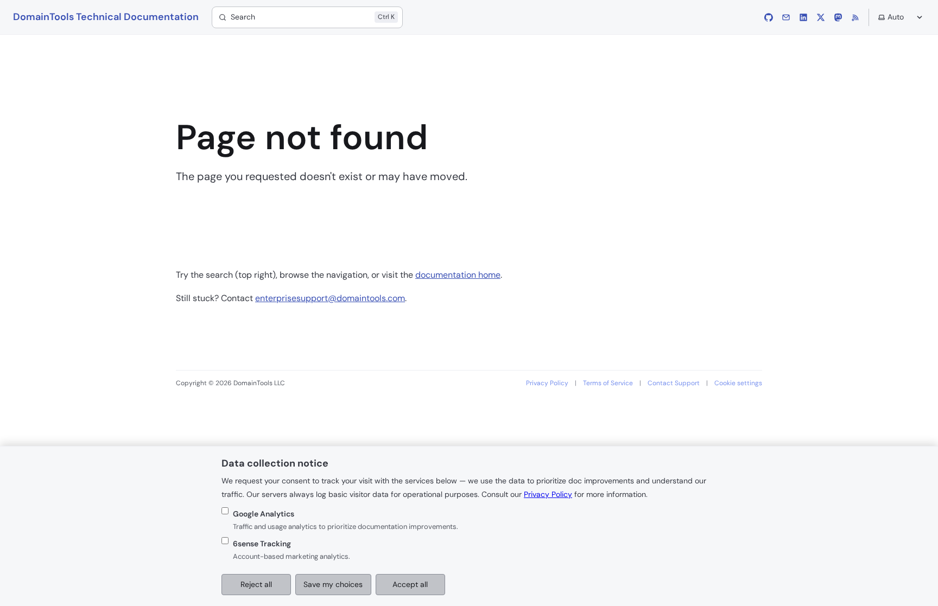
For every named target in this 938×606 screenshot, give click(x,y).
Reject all (256, 584)
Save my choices (333, 584)
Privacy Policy (547, 383)
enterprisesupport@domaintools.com (330, 298)
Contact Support (674, 383)
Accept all (410, 584)
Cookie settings (738, 383)
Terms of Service (608, 383)
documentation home (457, 274)
